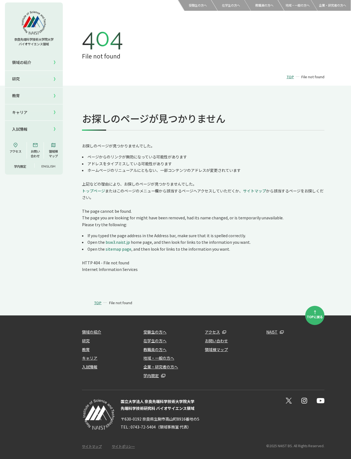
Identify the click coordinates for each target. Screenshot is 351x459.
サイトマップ (254, 191)
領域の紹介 (91, 332)
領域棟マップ (53, 153)
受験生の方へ (198, 5)
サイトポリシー (123, 446)
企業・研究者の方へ (332, 5)
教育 (86, 349)
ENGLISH (48, 166)
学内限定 (20, 166)
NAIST (272, 332)
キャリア (19, 112)
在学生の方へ (231, 5)
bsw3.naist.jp (118, 242)
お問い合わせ (35, 153)
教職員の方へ (264, 5)
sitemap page (118, 249)
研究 (86, 340)
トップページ (93, 191)
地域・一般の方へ (297, 5)
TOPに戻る (315, 314)
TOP (290, 76)
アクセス (15, 151)
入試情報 (19, 129)
